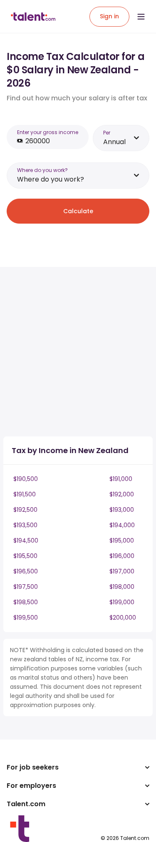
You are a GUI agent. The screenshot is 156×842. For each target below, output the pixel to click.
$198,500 (25, 602)
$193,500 (25, 525)
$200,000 (122, 617)
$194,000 (122, 525)
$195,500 (25, 556)
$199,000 (121, 602)
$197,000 (121, 571)
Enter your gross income (47, 132)
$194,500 (25, 540)
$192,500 (25, 510)
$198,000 (121, 587)
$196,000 (121, 556)
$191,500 (24, 494)
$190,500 (25, 479)
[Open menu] (141, 17)
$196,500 (25, 571)
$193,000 (121, 510)
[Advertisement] (78, 352)
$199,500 (25, 617)
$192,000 (121, 494)
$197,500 (25, 587)
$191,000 (120, 479)
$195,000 (121, 540)
